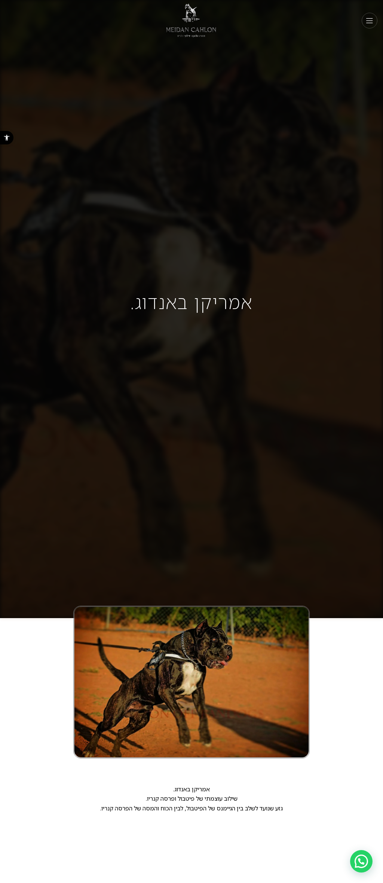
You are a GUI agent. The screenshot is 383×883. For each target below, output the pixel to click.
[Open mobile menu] (369, 20)
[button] (6, 137)
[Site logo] (191, 20)
